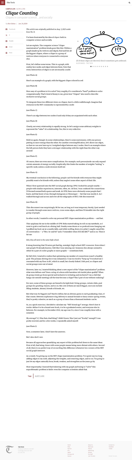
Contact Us (111, 445)
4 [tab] (97, 67)
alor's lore (20, 9)
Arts (69, 450)
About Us (90, 445)
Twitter (110, 448)
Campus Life (10, 9)
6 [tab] (101, 67)
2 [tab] (93, 67)
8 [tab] (105, 67)
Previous (78, 43)
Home (69, 445)
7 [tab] (103, 67)
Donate (90, 452)
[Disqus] (66, 409)
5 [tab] (99, 67)
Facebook (111, 447)
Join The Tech (91, 456)
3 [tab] (95, 67)
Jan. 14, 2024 (22, 23)
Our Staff (90, 454)
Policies (90, 448)
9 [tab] (107, 67)
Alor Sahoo (11, 23)
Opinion (70, 448)
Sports (69, 452)
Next (119, 43)
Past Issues (90, 447)
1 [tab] (91, 67)
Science (69, 456)
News (69, 447)
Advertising (91, 450)
